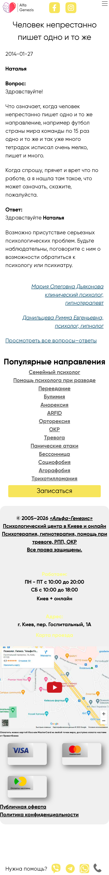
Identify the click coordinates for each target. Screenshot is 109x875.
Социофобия (54, 462)
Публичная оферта (23, 807)
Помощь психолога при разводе (54, 380)
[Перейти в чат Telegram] (68, 868)
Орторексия (54, 421)
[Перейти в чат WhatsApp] (83, 868)
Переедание (54, 389)
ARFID (54, 413)
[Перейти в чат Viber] (54, 868)
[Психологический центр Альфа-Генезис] (18, 11)
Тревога (54, 438)
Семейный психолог (54, 372)
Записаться (54, 491)
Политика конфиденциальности (39, 814)
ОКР (54, 430)
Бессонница (54, 454)
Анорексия (54, 405)
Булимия (54, 397)
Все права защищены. (54, 550)
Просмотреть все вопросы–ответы (51, 341)
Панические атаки (54, 446)
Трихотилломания (54, 479)
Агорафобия (54, 470)
